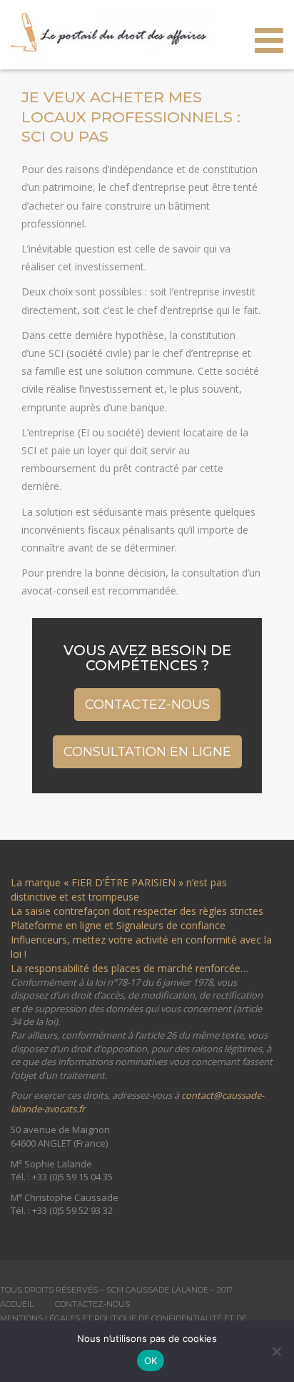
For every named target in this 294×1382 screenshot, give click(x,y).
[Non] (276, 1351)
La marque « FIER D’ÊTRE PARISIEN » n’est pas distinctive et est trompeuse (119, 889)
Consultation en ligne (147, 751)
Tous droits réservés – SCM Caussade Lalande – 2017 (116, 1290)
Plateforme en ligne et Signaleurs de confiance (118, 925)
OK (151, 1360)
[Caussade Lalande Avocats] (110, 31)
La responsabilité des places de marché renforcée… (129, 968)
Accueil (17, 1304)
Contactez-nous (147, 704)
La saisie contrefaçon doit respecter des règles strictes (140, 911)
